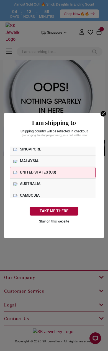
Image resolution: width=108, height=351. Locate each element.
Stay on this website (54, 221)
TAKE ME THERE (54, 211)
